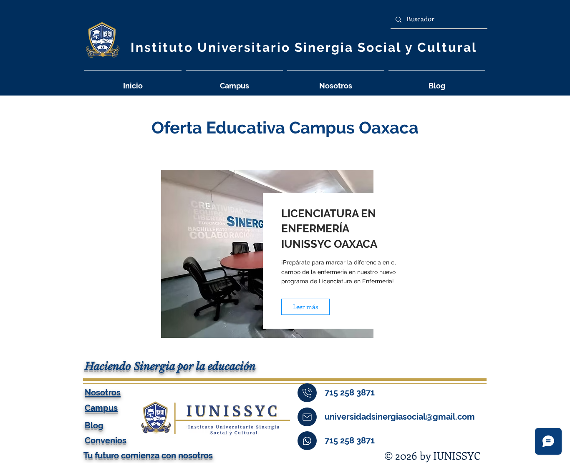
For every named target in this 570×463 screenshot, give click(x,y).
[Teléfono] (307, 392)
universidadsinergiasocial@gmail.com (400, 417)
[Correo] (307, 417)
